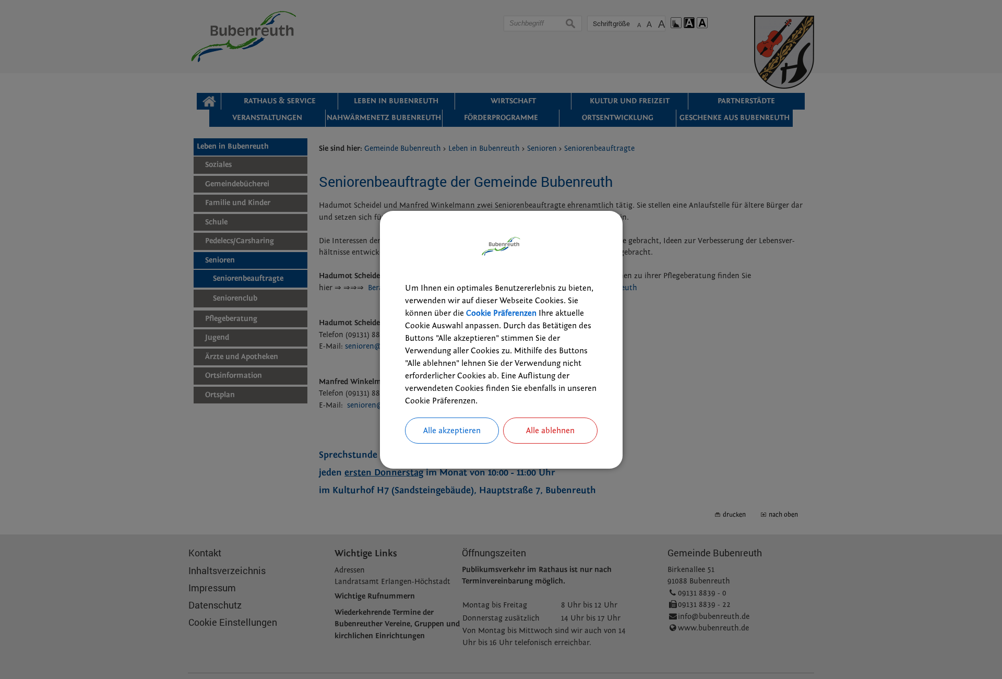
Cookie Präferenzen (501, 313)
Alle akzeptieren (452, 430)
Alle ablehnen (550, 430)
